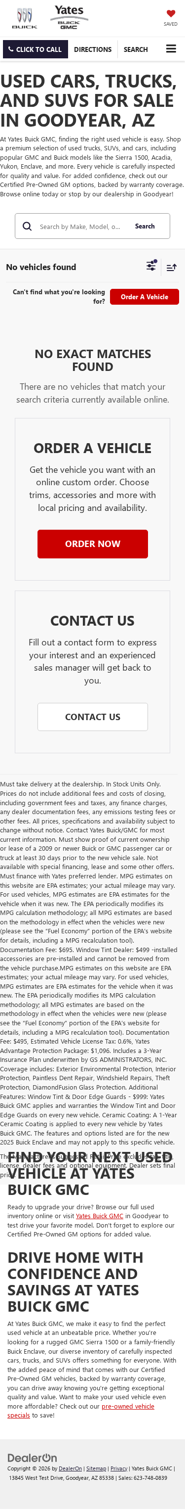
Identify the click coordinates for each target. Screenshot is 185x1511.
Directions (92, 49)
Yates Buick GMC (99, 1215)
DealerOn (70, 1468)
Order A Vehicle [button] (144, 296)
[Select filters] (151, 267)
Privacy (119, 1468)
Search (145, 226)
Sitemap (96, 1468)
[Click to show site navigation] (171, 48)
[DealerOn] (32, 1457)
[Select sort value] (169, 267)
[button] (35, 49)
